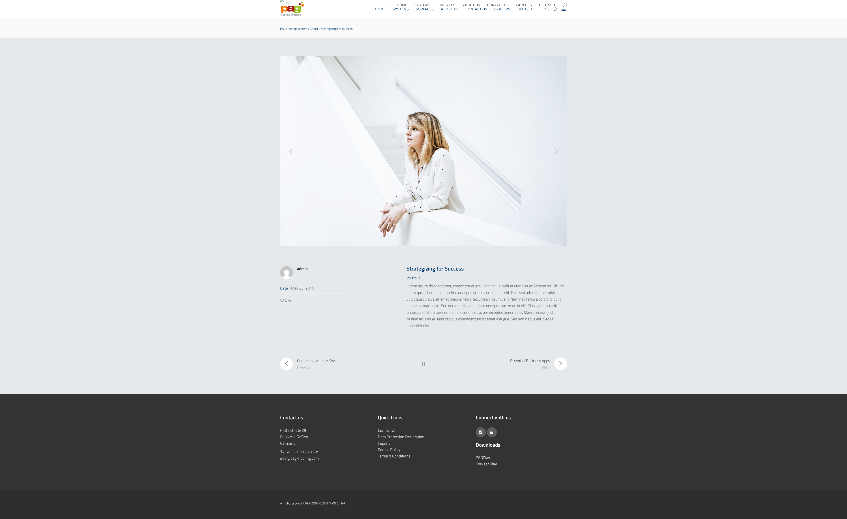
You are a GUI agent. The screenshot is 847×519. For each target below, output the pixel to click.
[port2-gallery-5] (423, 151)
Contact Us (387, 430)
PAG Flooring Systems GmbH (299, 28)
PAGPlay (483, 458)
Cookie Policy (389, 450)
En (544, 8)
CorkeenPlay (486, 464)
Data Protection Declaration (401, 437)
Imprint (384, 443)
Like (288, 300)
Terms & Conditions (394, 456)
